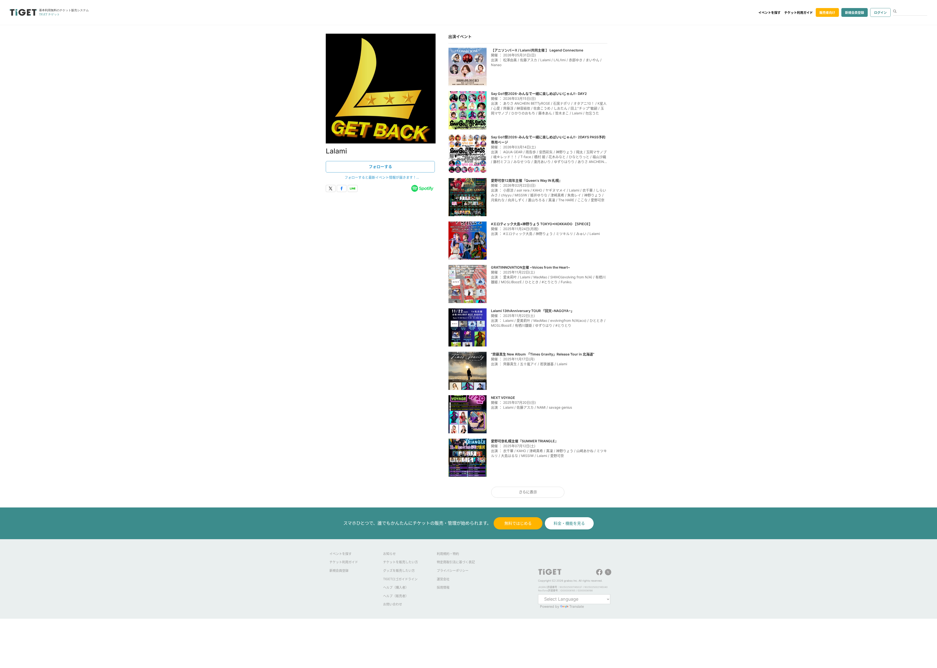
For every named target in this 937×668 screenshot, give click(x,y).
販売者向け (827, 12)
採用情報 (443, 587)
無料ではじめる (518, 523)
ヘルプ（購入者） (395, 587)
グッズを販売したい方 (399, 570)
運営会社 (443, 579)
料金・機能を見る (569, 523)
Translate (576, 606)
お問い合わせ (392, 604)
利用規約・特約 (448, 554)
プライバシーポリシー (452, 570)
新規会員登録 (854, 12)
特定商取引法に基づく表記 (456, 562)
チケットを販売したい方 (400, 562)
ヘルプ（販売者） (395, 596)
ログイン (880, 12)
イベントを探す (769, 12)
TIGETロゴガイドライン (400, 579)
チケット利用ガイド (798, 12)
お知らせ (389, 554)
